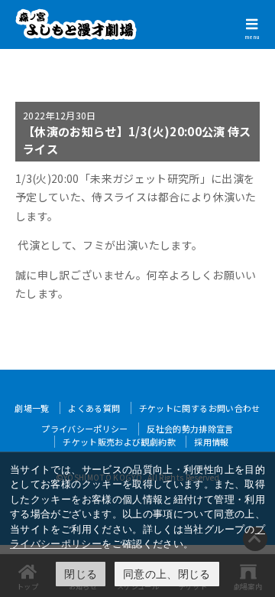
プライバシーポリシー (84, 428)
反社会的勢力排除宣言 (190, 428)
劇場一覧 (32, 408)
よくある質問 (94, 408)
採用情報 (211, 442)
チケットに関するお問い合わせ (199, 408)
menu (252, 37)
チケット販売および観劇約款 (119, 442)
